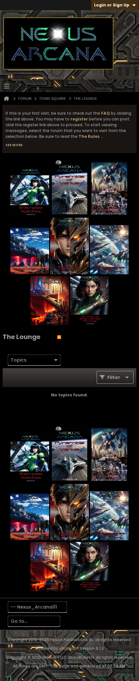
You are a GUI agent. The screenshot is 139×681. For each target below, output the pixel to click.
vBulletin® (69, 648)
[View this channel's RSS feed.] (59, 336)
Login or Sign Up (111, 5)
